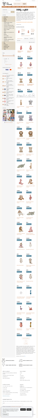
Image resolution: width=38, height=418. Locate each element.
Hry (4, 42)
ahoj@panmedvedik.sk (23, 394)
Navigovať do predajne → (6, 395)
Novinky (5, 18)
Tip (5, 62)
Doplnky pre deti (6, 46)
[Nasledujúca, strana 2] (26, 341)
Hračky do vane (6, 40)
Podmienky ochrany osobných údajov (8, 375)
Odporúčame (6, 16)
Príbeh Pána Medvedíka (6, 378)
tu (5, 411)
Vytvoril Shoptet (33, 414)
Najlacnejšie (26, 38)
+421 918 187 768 (22, 393)
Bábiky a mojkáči (6, 29)
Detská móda (6, 47)
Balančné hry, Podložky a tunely (9, 28)
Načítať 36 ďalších (26, 338)
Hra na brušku (6, 35)
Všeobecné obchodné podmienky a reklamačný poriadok (10, 373)
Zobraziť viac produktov (25, 35)
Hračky (5, 21)
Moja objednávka (18, 0)
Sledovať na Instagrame (9, 122)
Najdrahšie (31, 38)
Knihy (4, 43)
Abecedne (18, 40)
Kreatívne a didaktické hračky (8, 25)
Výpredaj (5, 19)
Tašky (5, 49)
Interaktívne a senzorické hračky (9, 26)
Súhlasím (29, 409)
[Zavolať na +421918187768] (4, 0)
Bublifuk (5, 34)
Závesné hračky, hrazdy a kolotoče (8, 37)
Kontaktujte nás (5, 376)
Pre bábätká (6, 44)
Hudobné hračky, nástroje (8, 22)
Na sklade (6, 58)
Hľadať (24, 3)
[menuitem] (4, 7)
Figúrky (5, 30)
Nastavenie (5, 414)
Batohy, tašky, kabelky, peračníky (25, 380)
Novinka (6, 61)
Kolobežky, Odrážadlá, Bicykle (8, 39)
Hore (26, 343)
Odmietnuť (23, 409)
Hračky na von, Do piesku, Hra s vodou (9, 32)
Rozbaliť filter (8, 64)
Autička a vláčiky (6, 23)
